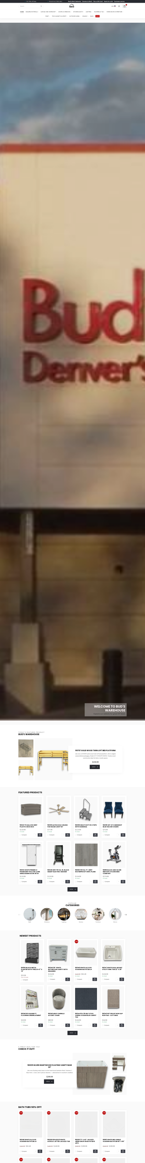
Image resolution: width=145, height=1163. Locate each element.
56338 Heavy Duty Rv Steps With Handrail (86, 826)
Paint (47, 16)
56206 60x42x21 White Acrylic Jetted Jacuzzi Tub (58, 1140)
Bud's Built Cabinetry (74, 1)
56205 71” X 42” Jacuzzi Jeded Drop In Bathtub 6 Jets (85, 1141)
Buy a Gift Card (98, 1)
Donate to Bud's (87, 1)
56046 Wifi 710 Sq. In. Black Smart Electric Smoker (58, 871)
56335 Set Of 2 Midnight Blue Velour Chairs (112, 826)
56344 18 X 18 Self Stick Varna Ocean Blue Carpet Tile (85, 1015)
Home (22, 12)
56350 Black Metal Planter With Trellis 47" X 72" (31, 969)
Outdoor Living (74, 16)
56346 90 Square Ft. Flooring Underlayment (31, 1014)
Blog (91, 16)
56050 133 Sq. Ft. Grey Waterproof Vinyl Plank (85, 871)
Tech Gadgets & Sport (59, 16)
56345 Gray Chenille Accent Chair (56, 1014)
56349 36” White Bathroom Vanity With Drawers (58, 969)
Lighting (88, 12)
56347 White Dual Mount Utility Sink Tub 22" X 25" (112, 968)
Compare (24, 835)
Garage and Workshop (48, 12)
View (93, 767)
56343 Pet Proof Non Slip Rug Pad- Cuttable (112, 1014)
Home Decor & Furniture (114, 12)
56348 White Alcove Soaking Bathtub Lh (83, 968)
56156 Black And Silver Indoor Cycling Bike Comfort (112, 871)
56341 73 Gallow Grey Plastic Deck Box (28, 826)
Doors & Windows (64, 12)
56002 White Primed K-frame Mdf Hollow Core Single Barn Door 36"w (30, 871)
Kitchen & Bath (78, 12)
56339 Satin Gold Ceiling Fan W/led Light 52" (57, 826)
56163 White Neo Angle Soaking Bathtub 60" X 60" (113, 1140)
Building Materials (32, 12)
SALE (97, 16)
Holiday (84, 16)
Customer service (119, 1)
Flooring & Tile (99, 12)
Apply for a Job (108, 1)
